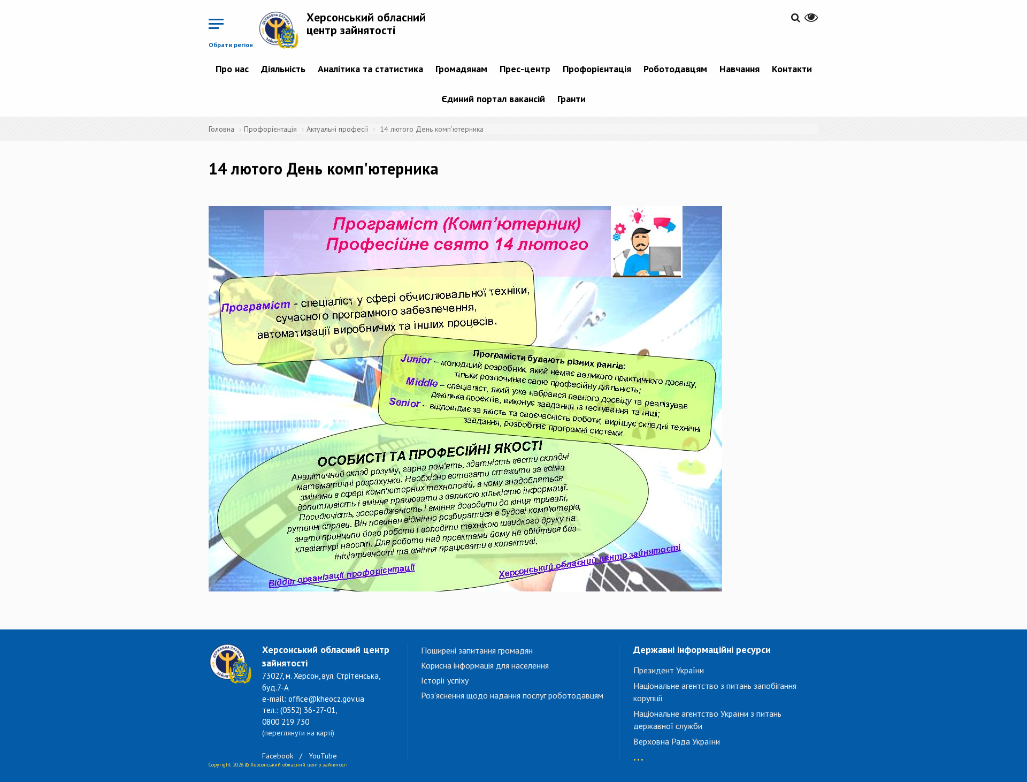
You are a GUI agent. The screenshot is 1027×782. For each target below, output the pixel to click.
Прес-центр (525, 69)
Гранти (571, 99)
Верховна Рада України (676, 741)
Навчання (739, 69)
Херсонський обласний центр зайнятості (366, 23)
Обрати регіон (231, 45)
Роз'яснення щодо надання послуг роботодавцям (512, 695)
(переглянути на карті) (298, 733)
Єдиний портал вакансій (493, 99)
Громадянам (461, 69)
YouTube (323, 756)
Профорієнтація (597, 69)
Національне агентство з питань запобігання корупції (714, 691)
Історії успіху (445, 680)
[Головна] (282, 30)
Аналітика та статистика (370, 69)
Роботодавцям (675, 69)
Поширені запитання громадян (477, 650)
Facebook (277, 756)
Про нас (232, 69)
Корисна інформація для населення (485, 665)
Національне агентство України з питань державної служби (707, 719)
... (638, 754)
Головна (221, 129)
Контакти (792, 69)
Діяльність (283, 69)
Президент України (668, 670)
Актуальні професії (337, 129)
